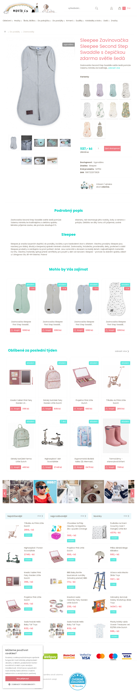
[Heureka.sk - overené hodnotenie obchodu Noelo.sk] (77, 689)
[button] (22, 684)
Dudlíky (79, 20)
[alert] (23, 666)
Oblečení (7, 20)
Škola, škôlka (29, 20)
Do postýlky (58, 20)
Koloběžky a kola (93, 20)
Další (106, 20)
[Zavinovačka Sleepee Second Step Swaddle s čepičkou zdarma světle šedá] (40, 84)
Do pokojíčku (44, 20)
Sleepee (92, 165)
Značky (114, 20)
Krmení (69, 20)
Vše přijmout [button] (23, 678)
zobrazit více (114, 68)
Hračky (17, 20)
